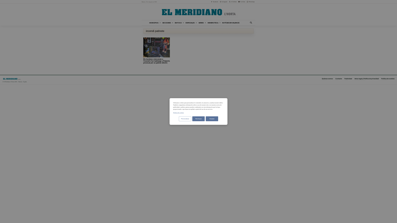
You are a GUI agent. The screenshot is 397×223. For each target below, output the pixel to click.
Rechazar (198, 119)
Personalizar (185, 119)
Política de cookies (178, 112)
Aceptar (212, 119)
